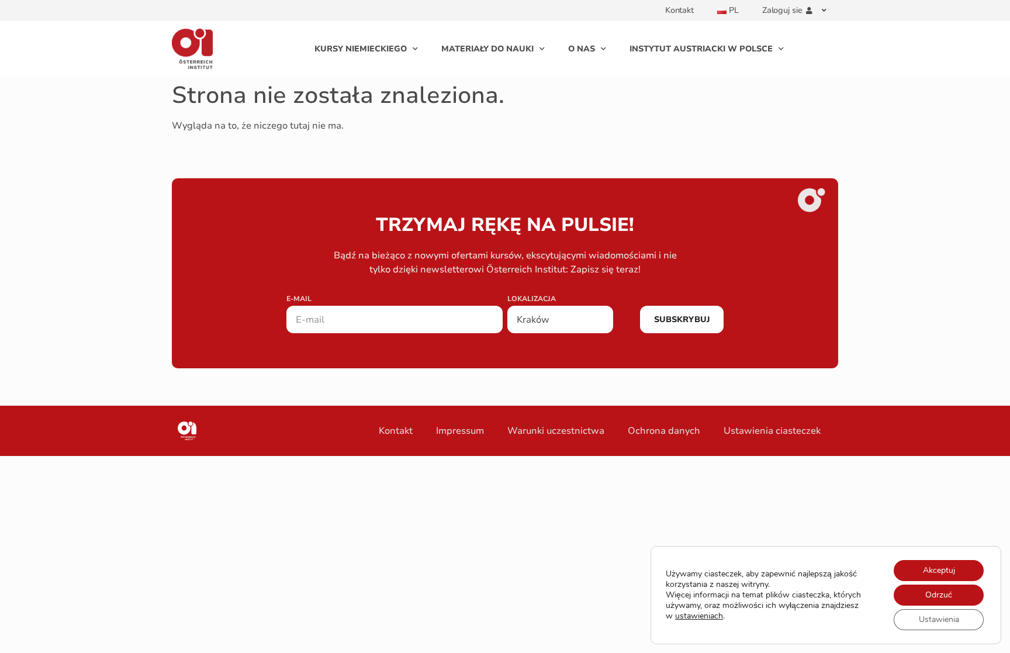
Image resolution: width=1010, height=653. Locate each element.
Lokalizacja (531, 299)
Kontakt (679, 10)
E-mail (299, 299)
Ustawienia (939, 619)
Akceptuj (939, 570)
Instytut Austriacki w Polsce (701, 48)
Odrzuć (938, 594)
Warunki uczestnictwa (555, 430)
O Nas (581, 48)
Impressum (460, 430)
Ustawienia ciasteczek (772, 430)
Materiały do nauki (487, 48)
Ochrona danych (664, 430)
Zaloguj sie (782, 10)
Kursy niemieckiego (360, 48)
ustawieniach (699, 616)
